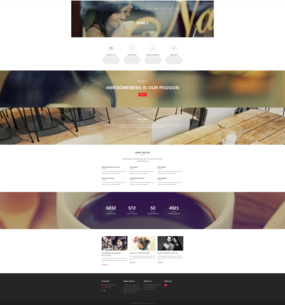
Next (144, 135)
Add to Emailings (149, 287)
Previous (141, 135)
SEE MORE (142, 94)
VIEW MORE (104, 265)
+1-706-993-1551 (107, 286)
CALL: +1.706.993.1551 (109, 1)
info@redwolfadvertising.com (110, 284)
